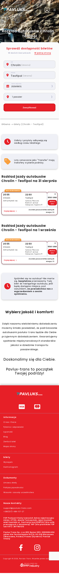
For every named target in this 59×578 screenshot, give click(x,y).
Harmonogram (10, 467)
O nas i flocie (9, 422)
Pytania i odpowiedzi (13, 427)
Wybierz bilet (52, 203)
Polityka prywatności (13, 487)
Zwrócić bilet (9, 441)
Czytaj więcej (9, 211)
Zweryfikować (29, 107)
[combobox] (31, 64)
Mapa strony (9, 446)
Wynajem (8, 462)
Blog (5, 436)
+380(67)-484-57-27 (13, 511)
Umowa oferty (10, 482)
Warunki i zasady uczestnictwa (18, 492)
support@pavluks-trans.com (17, 508)
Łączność (8, 432)
